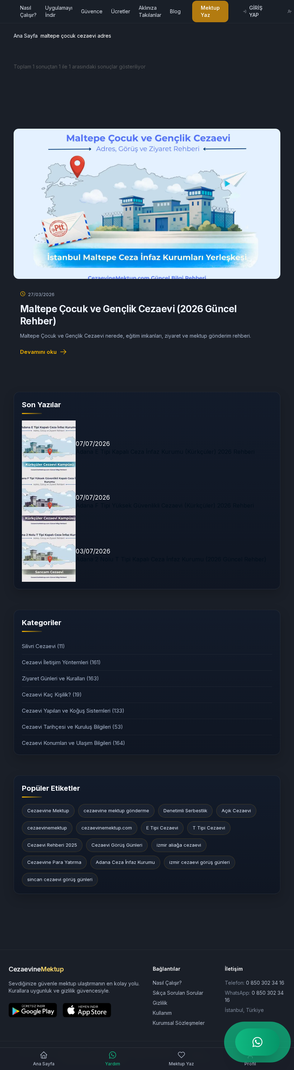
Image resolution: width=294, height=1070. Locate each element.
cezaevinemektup (47, 828)
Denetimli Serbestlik (185, 810)
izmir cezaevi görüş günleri (199, 862)
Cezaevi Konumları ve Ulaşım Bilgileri (73, 743)
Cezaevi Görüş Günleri (116, 845)
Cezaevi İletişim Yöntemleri (61, 662)
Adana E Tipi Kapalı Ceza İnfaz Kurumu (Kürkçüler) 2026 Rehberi (165, 451)
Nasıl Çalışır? (167, 983)
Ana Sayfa (26, 36)
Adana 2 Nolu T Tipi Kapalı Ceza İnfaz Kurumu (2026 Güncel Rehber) (171, 559)
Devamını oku (38, 351)
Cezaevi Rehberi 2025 (52, 845)
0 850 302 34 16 (265, 983)
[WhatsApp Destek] (257, 1042)
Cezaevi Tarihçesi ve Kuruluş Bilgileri (72, 726)
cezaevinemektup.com (106, 828)
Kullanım (162, 1013)
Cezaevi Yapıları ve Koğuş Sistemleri (73, 710)
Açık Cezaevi (236, 810)
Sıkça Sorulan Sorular (178, 993)
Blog (175, 11)
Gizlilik (160, 1003)
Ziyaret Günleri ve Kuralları (60, 678)
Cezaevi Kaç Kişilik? (52, 694)
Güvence (92, 11)
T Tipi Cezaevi (209, 828)
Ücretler (120, 11)
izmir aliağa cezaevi (179, 845)
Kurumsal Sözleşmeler (179, 1023)
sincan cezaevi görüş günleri (60, 879)
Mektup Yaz (210, 11)
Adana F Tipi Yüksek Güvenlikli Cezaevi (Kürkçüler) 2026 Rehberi (165, 505)
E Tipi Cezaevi (162, 828)
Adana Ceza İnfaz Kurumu (125, 862)
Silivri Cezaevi (43, 646)
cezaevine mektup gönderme (116, 810)
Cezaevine (36, 969)
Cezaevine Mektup (48, 810)
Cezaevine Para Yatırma (54, 862)
